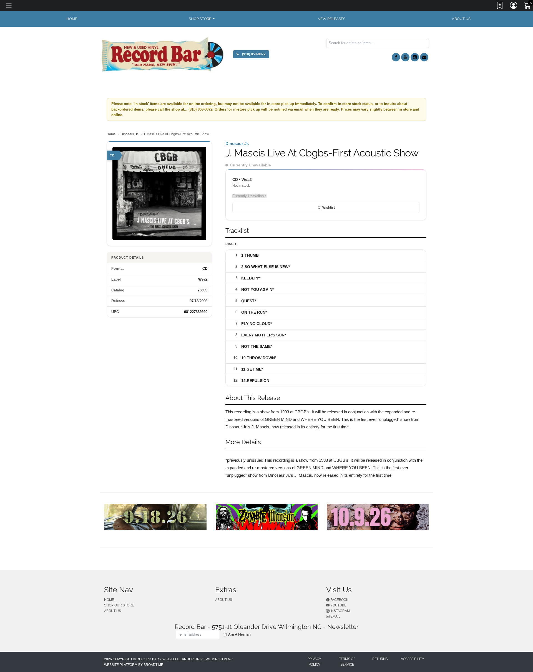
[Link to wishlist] (500, 6)
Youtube (338, 605)
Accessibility (412, 659)
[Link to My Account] (514, 6)
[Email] (424, 57)
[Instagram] (414, 57)
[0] (527, 6)
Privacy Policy (314, 661)
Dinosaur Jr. (129, 134)
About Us (461, 19)
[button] (201, 19)
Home (111, 134)
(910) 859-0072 (253, 54)
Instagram (340, 611)
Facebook (339, 600)
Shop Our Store (119, 605)
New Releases (331, 19)
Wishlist (328, 207)
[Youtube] (405, 57)
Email (335, 616)
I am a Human (238, 634)
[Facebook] (396, 57)
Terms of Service (347, 661)
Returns (380, 659)
